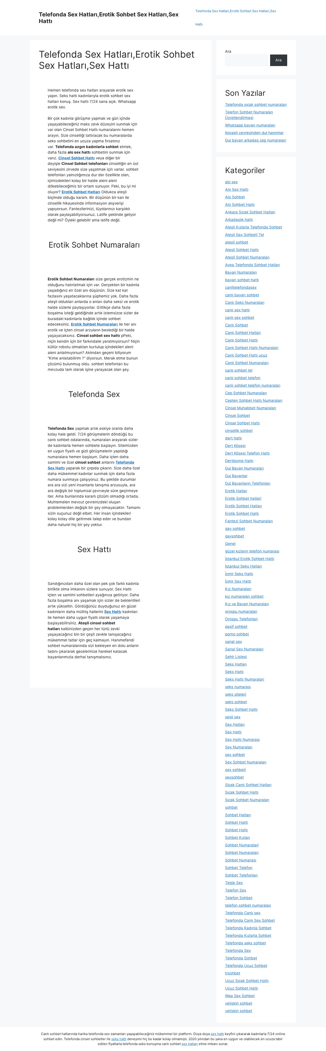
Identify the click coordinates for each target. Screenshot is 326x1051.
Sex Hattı (112, 612)
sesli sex (232, 717)
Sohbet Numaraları (242, 852)
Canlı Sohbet (236, 325)
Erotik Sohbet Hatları (81, 192)
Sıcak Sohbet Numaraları (247, 800)
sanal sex (233, 641)
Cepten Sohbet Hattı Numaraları (253, 400)
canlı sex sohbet (239, 317)
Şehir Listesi (236, 656)
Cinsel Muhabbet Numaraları (250, 408)
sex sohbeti (235, 770)
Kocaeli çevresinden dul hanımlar (254, 133)
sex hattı (217, 1034)
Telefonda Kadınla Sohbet (248, 928)
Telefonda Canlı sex (242, 913)
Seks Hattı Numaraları (244, 679)
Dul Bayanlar (236, 476)
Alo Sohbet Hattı (240, 204)
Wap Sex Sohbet (240, 996)
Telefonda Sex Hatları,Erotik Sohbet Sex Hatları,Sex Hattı (235, 17)
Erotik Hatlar (236, 491)
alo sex (231, 182)
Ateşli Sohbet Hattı (242, 250)
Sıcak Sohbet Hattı (241, 792)
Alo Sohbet (235, 197)
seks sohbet (236, 702)
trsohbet (232, 973)
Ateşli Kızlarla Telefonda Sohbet (253, 227)
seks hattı (118, 1039)
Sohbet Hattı (236, 830)
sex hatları (190, 1044)
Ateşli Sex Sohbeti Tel (244, 234)
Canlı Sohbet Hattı (241, 340)
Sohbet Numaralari (242, 845)
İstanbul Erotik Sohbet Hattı (249, 559)
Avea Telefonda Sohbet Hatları (252, 265)
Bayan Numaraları (241, 272)
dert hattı (233, 438)
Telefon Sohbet (238, 898)
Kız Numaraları (238, 589)
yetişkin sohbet (238, 1003)
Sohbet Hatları (238, 815)
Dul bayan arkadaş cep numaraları (255, 140)
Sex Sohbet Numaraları (245, 762)
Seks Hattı (234, 672)
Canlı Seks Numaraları (244, 302)
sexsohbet (234, 777)
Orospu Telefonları (241, 619)
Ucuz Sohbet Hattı (241, 988)
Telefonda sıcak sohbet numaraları (256, 104)
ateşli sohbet (236, 242)
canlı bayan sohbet (242, 295)
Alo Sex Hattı (236, 189)
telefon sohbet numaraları (248, 905)
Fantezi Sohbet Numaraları (249, 521)
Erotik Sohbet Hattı (242, 513)
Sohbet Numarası (240, 860)
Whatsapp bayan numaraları (250, 125)
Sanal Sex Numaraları (244, 649)
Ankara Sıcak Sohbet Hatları (250, 212)
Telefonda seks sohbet (245, 943)
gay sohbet (235, 528)
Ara (228, 51)
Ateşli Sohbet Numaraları (247, 257)
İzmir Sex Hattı (238, 581)
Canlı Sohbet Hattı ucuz (246, 355)
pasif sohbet (236, 626)
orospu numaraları (241, 611)
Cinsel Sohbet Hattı (76, 158)
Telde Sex (234, 883)
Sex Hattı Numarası (242, 739)
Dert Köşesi (235, 445)
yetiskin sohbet (238, 1011)
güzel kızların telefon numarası (252, 551)
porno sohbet (237, 634)
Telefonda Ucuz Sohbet (246, 965)
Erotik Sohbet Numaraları (94, 324)
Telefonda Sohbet (241, 958)
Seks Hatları (236, 664)
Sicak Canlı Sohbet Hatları (248, 785)
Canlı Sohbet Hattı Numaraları (251, 348)
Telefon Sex (235, 890)
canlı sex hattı (237, 310)
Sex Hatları (235, 724)
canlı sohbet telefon (242, 378)
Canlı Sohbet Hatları (243, 332)
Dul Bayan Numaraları (244, 468)
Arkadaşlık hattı (239, 219)
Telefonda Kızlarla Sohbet (248, 935)
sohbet (231, 807)
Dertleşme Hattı (239, 461)
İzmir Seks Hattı (239, 574)
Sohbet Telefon (238, 867)
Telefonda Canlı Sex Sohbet (250, 920)
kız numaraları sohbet (244, 596)
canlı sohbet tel (238, 370)
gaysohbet (234, 536)
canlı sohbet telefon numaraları (252, 385)
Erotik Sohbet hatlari (243, 498)
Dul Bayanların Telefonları (247, 483)
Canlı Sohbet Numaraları (247, 363)
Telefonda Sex (238, 950)
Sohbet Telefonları (241, 875)
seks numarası (238, 687)
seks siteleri (235, 694)
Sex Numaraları (238, 747)
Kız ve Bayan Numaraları (247, 604)
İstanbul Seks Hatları (243, 566)
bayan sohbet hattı (242, 280)
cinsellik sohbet (239, 430)
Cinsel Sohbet (237, 415)
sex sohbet (235, 754)
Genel (230, 543)
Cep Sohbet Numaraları (246, 393)
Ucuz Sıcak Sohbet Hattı (247, 981)
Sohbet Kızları (237, 837)
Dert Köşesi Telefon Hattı (247, 453)
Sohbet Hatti (236, 822)
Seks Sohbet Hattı (241, 709)
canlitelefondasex (241, 287)
